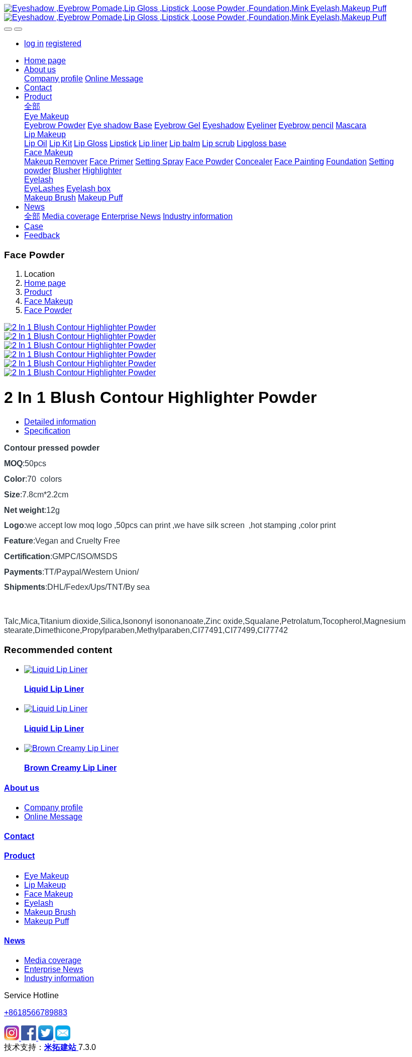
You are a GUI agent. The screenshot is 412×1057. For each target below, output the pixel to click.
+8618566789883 (35, 1012)
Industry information (59, 978)
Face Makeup (48, 301)
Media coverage (52, 960)
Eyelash (38, 903)
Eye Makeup (46, 876)
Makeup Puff (46, 921)
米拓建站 (61, 1047)
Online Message (53, 816)
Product (38, 292)
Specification (47, 431)
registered (63, 43)
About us (21, 788)
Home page (45, 60)
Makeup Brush (50, 912)
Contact (19, 836)
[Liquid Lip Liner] (55, 669)
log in (34, 43)
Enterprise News (53, 969)
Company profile (53, 807)
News (14, 940)
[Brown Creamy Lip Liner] (71, 748)
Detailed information (60, 421)
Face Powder (48, 310)
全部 (32, 106)
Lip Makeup (45, 885)
